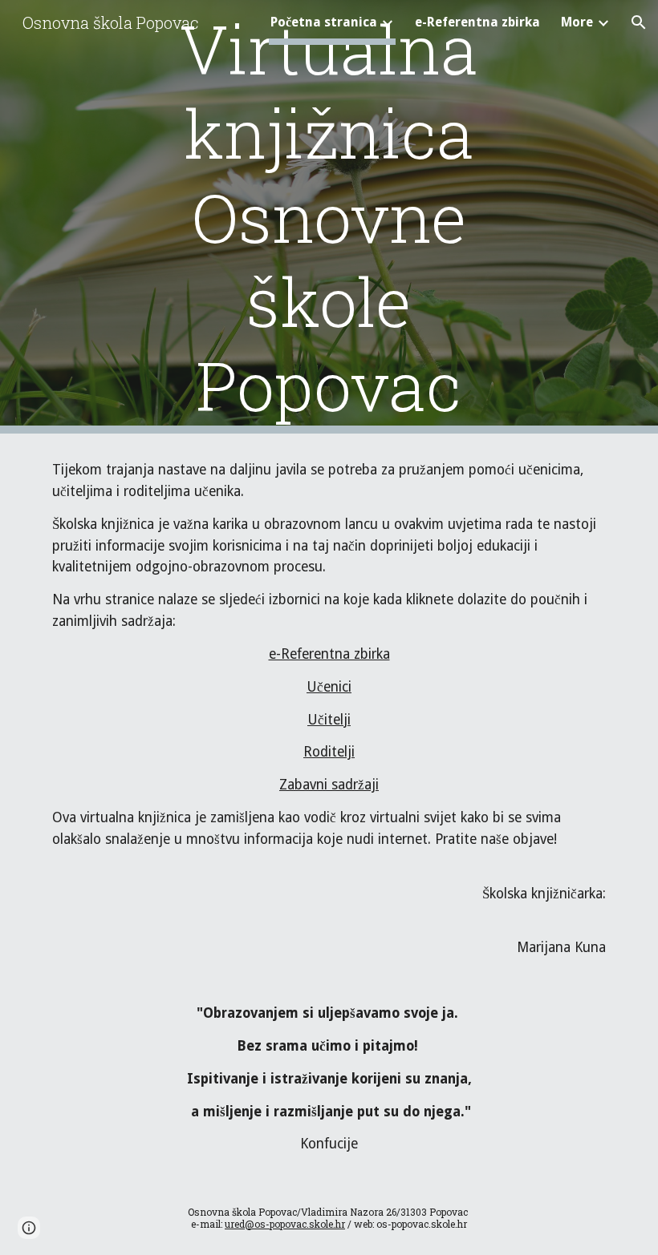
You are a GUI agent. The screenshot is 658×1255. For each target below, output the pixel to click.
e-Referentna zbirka (329, 654)
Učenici (329, 687)
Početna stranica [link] (323, 22)
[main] (329, 217)
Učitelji (329, 720)
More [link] (577, 22)
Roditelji (329, 752)
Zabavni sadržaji (329, 785)
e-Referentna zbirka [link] (477, 22)
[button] (638, 22)
